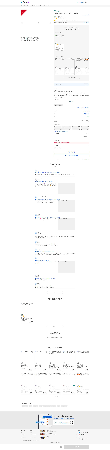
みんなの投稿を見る (86, 14)
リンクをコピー (86, 159)
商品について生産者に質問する (71, 155)
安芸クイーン (34, 5)
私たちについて (71, 152)
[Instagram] (82, 439)
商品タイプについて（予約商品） (83, 107)
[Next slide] (50, 23)
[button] (71, 17)
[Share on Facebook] (78, 159)
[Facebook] (84, 439)
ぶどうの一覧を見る (71, 77)
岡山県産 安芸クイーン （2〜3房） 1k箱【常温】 (44, 5)
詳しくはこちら (86, 22)
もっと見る (55, 292)
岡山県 (88, 116)
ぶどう (30, 5)
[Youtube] (87, 439)
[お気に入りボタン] (63, 35)
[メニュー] (88, 2)
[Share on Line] (82, 159)
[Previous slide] (22, 23)
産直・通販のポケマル (23, 5)
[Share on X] (80, 159)
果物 (28, 5)
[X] (79, 439)
